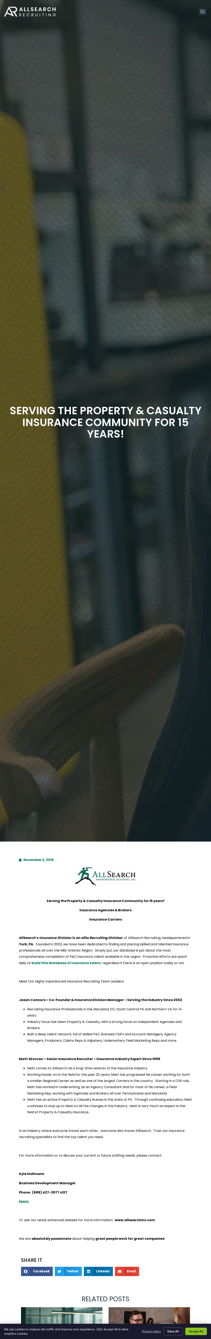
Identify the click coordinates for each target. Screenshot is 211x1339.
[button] (202, 11)
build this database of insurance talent (66, 963)
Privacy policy (151, 1331)
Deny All (173, 1331)
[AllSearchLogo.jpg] (105, 876)
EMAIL (24, 1201)
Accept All (196, 1331)
